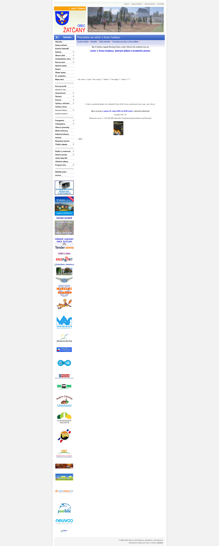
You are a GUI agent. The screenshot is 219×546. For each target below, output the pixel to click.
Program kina (60, 165)
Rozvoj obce (60, 62)
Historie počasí (61, 155)
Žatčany (58, 52)
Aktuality (58, 42)
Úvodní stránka (82, 41)
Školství (58, 96)
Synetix (160, 543)
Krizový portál (60, 86)
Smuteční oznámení (61, 113)
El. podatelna (60, 76)
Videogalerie (60, 124)
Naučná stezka (61, 66)
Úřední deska (60, 73)
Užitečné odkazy (61, 162)
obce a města (151, 543)
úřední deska (150, 4)
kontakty (160, 4)
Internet (58, 138)
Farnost (58, 100)
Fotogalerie (59, 120)
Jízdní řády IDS (61, 158)
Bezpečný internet (62, 141)
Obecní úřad (60, 55)
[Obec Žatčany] (70, 21)
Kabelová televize (62, 134)
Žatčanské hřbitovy (61, 110)
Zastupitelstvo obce (63, 59)
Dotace (58, 69)
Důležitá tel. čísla (60, 89)
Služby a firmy (61, 107)
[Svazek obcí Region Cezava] (70, 8)
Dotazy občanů (61, 45)
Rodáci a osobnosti (62, 151)
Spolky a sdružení (62, 103)
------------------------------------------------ (64, 83)
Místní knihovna (61, 131)
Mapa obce (59, 79)
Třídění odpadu (61, 144)
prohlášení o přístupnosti (154, 540)
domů (126, 4)
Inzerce (58, 175)
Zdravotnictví (60, 93)
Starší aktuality (104, 41)
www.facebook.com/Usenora (140, 118)
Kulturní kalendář (62, 49)
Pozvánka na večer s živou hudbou (125, 41)
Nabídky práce (60, 172)
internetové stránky (136, 543)
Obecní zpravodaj (62, 127)
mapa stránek (136, 4)
